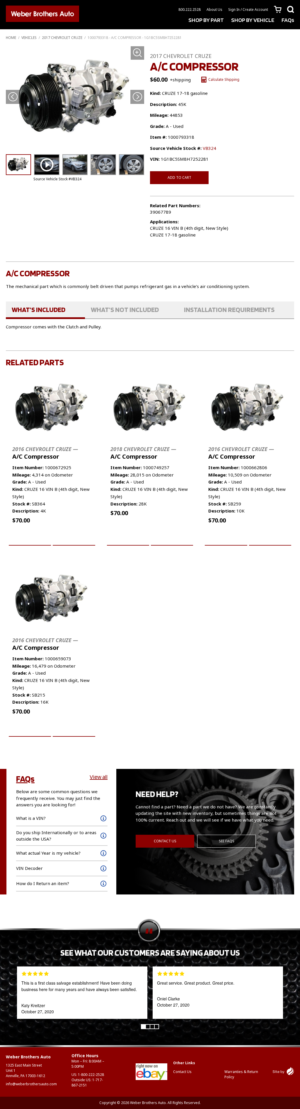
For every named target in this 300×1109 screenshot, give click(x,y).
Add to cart (179, 177)
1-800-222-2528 (91, 1074)
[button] (137, 97)
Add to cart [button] (30, 538)
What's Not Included (125, 309)
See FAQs (226, 841)
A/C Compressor (45, 452)
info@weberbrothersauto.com (31, 1083)
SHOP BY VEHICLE (252, 19)
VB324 (209, 148)
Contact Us (165, 841)
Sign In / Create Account (248, 9)
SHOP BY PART (206, 19)
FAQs (288, 19)
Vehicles (29, 37)
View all (99, 776)
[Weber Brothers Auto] (42, 15)
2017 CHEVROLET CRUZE (62, 37)
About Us (214, 9)
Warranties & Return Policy (241, 1074)
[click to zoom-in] (75, 98)
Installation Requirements (229, 309)
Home (11, 37)
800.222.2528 (189, 9)
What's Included (38, 309)
